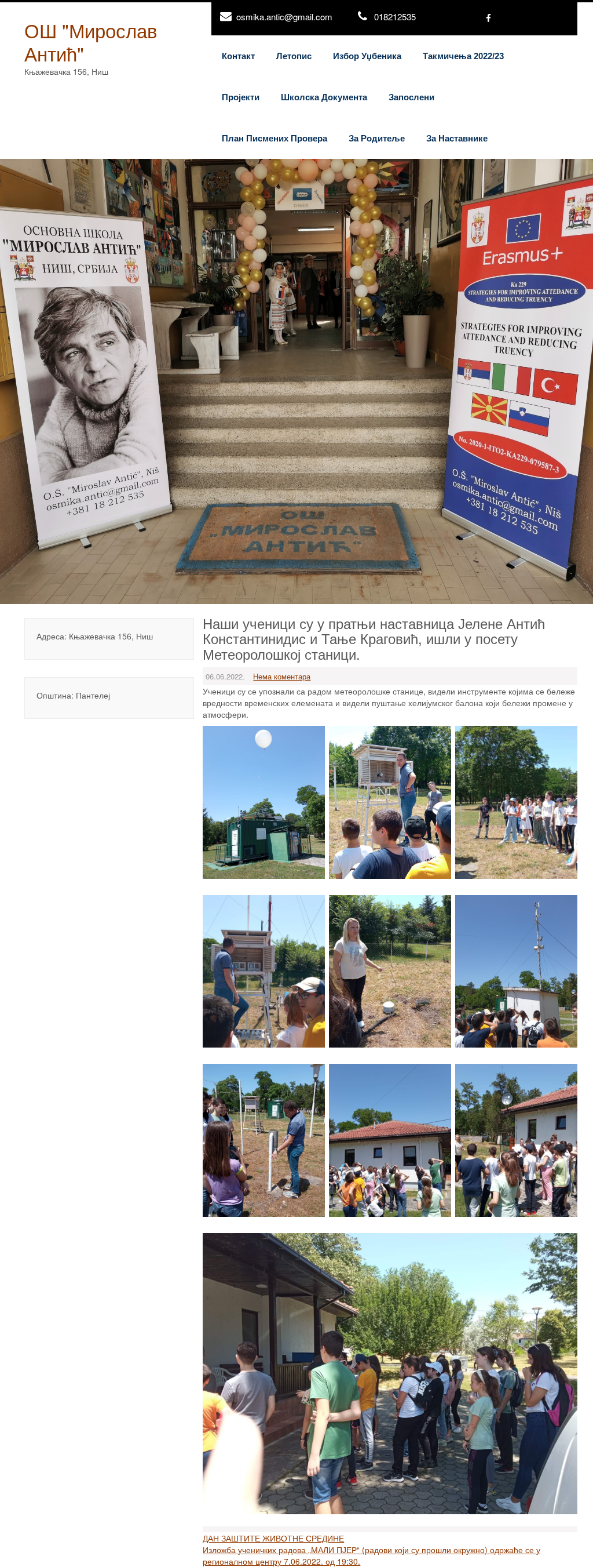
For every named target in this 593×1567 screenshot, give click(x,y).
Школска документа (324, 97)
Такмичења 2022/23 (463, 56)
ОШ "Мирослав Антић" (91, 41)
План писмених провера (274, 138)
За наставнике (457, 138)
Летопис (294, 56)
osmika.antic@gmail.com (284, 16)
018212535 (395, 16)
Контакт (238, 56)
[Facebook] (488, 19)
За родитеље (377, 138)
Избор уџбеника (367, 56)
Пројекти (240, 97)
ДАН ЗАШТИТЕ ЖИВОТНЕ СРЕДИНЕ (273, 1538)
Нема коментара (281, 676)
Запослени (411, 97)
